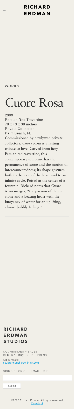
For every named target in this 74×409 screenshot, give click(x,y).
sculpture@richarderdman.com (21, 362)
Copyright (37, 403)
